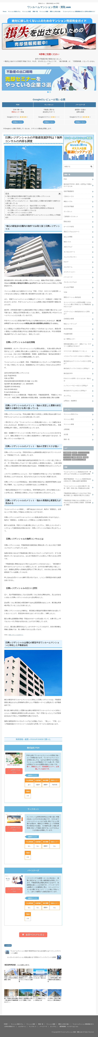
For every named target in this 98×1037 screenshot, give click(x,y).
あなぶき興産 (68, 236)
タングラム (67, 395)
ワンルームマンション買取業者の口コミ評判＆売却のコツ (79, 11)
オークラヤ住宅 (69, 226)
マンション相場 (43, 11)
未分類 (66, 434)
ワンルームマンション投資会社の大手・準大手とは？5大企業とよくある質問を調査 (77, 473)
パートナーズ (68, 277)
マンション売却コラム (14, 11)
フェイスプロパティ (70, 257)
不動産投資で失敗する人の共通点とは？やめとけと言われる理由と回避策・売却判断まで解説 (77, 502)
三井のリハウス (69, 196)
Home (4, 11)
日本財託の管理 (69, 319)
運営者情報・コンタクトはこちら (69, 1026)
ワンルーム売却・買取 (69, 457)
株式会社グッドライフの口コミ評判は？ (77, 368)
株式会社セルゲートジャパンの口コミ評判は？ (77, 362)
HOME (6, 1024)
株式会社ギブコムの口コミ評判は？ (75, 390)
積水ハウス (67, 242)
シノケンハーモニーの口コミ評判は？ (76, 385)
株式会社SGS (68, 373)
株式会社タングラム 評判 (78, 459)
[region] (49, 79)
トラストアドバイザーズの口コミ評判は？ (77, 356)
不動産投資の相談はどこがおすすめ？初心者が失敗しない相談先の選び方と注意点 (77, 494)
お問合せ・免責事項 (70, 401)
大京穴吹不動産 (69, 206)
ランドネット (68, 211)
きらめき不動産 (69, 287)
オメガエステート (69, 252)
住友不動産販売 (69, 191)
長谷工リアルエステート (72, 231)
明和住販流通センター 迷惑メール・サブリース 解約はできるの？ (77, 345)
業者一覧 (35, 11)
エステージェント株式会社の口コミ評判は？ (77, 312)
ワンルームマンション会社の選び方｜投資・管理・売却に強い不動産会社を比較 (77, 487)
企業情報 (8, 945)
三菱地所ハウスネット (71, 216)
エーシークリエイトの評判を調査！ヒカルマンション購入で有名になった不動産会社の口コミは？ (77, 304)
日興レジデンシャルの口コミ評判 (21, 212)
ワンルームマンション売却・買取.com (49, 6)
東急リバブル (68, 201)
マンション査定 (26, 11)
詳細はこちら (17, 122)
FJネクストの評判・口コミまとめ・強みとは (77, 379)
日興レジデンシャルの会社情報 (20, 198)
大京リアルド (68, 247)
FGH (65, 179)
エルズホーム (68, 267)
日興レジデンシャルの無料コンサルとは (23, 210)
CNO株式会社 (67, 452)
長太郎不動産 (68, 329)
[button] (49, 78)
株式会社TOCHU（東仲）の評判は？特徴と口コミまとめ (78, 185)
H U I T (66, 262)
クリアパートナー (69, 272)
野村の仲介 (67, 221)
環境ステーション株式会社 (72, 297)
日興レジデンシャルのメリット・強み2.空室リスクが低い (27, 205)
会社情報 (85, 457)
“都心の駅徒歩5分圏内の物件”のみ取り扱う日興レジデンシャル (28, 196)
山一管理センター (69, 339)
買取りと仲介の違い (55, 11)
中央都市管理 (68, 334)
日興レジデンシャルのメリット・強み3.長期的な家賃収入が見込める (30, 208)
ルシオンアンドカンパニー (79, 455)
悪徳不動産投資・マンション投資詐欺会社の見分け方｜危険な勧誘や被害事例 (77, 480)
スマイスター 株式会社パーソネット (75, 351)
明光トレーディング (70, 324)
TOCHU (75, 452)
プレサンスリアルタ (70, 282)
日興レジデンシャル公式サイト (16, 634)
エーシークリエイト (83, 452)
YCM (65, 292)
